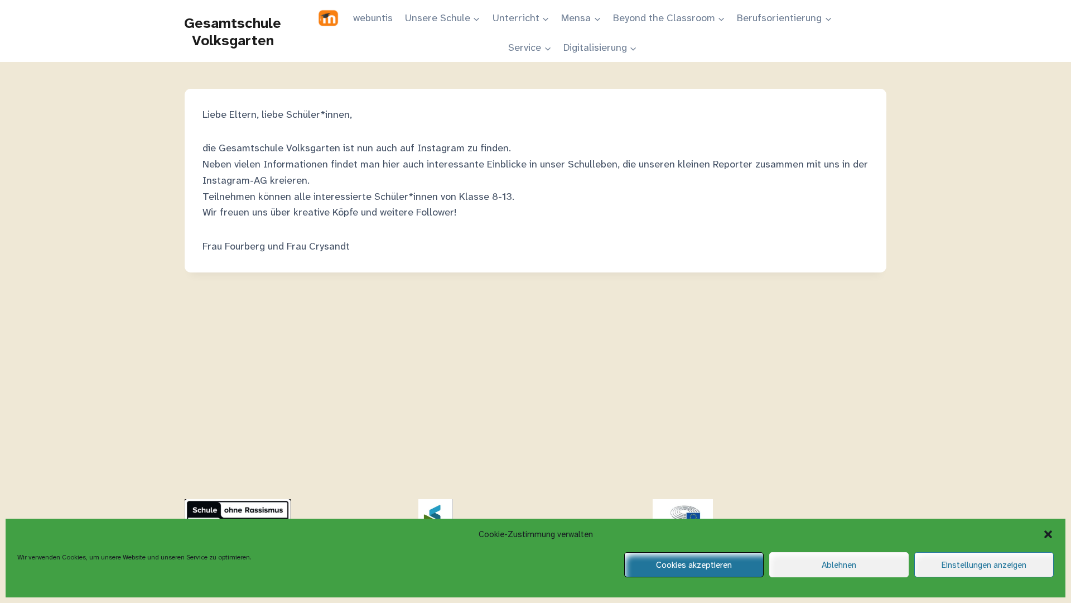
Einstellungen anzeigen (984, 565)
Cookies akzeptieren (694, 565)
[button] (1048, 534)
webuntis (373, 18)
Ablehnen (839, 565)
